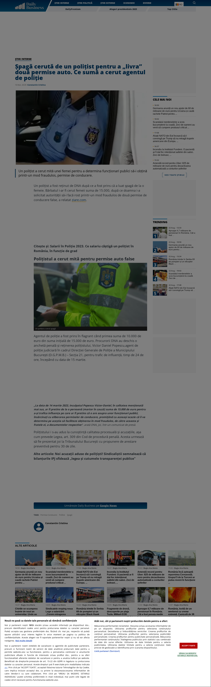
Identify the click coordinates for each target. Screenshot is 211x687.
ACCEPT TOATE (188, 645)
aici (6, 667)
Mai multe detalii (23, 640)
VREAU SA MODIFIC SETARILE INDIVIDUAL (187, 654)
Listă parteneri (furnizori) (107, 651)
